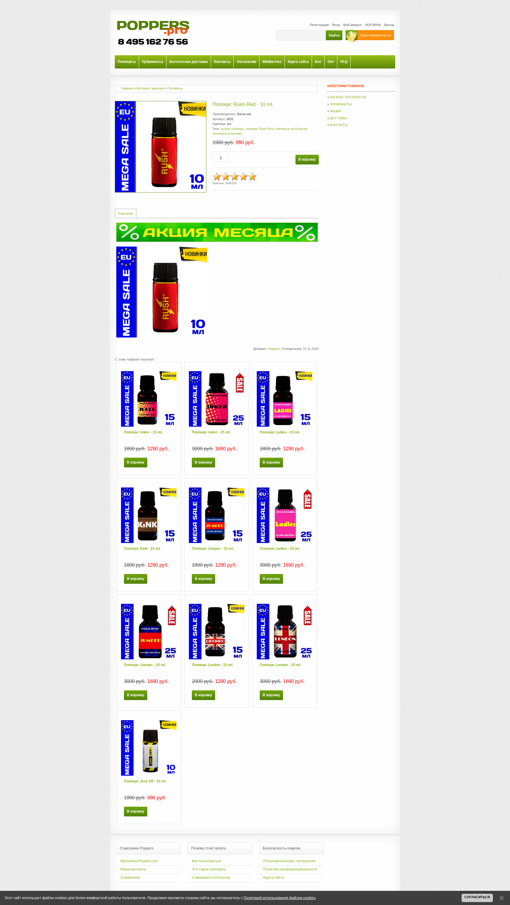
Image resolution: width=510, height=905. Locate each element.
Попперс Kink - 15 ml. (142, 549)
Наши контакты (133, 869)
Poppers (274, 348)
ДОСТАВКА (338, 118)
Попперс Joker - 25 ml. (211, 432)
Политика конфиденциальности (290, 869)
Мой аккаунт (352, 25)
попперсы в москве (227, 133)
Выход (389, 25)
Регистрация (319, 25)
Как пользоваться (206, 861)
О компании (130, 877)
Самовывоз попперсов (211, 877)
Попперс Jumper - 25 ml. (145, 665)
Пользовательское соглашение (289, 861)
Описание (125, 213)
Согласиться (477, 897)
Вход (336, 25)
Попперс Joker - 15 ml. (143, 432)
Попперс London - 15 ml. (212, 665)
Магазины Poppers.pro (139, 861)
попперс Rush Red (260, 129)
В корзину (135, 462)
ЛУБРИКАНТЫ (341, 104)
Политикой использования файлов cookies (279, 898)
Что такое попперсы (209, 869)
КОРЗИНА (373, 25)
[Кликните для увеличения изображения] (160, 146)
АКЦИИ (335, 111)
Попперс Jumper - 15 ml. (213, 549)
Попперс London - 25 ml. (280, 665)
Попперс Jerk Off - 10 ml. (145, 781)
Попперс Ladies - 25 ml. (280, 549)
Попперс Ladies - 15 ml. (280, 432)
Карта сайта (273, 877)
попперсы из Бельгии (291, 129)
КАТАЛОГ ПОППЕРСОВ (348, 97)
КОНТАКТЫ (339, 125)
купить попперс (232, 129)
